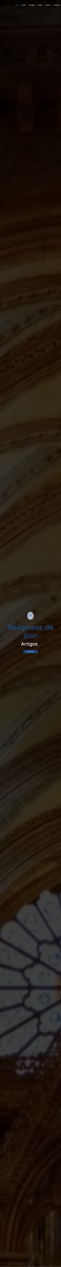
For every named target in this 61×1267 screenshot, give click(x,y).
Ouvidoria (56, 5)
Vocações (31, 5)
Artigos (40, 5)
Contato (48, 5)
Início (17, 5)
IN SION (23, 5)
